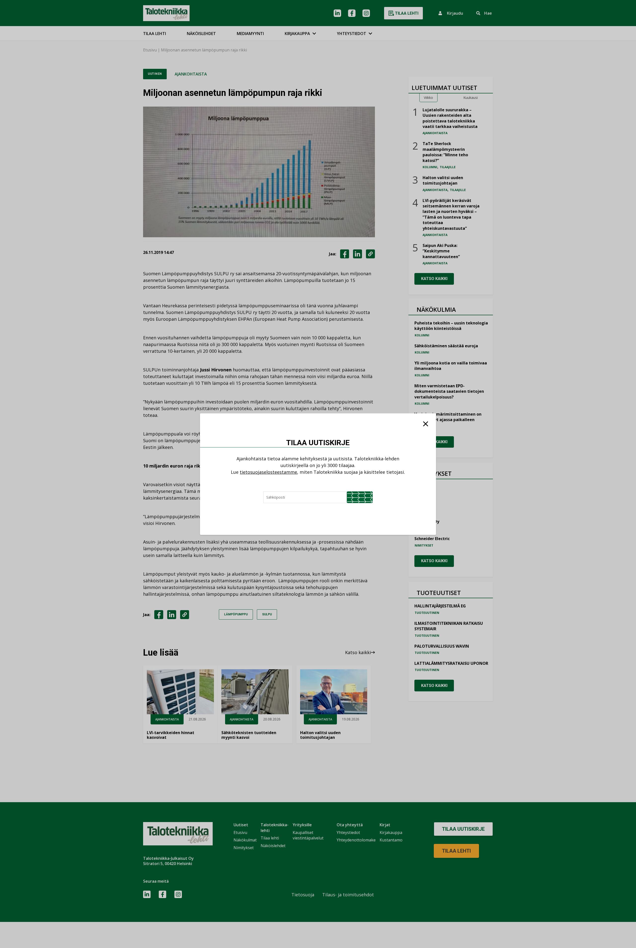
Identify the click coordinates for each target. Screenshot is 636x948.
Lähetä (360, 497)
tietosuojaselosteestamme (268, 472)
